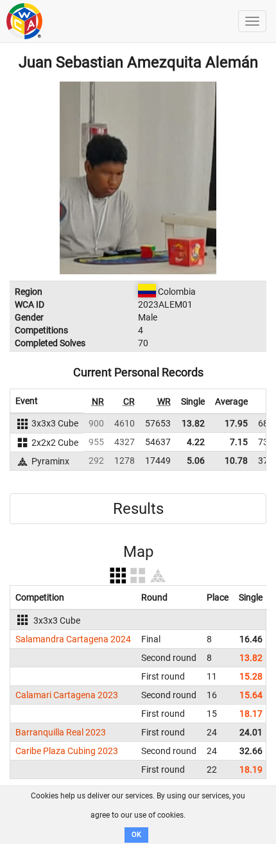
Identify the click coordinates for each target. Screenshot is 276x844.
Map (138, 552)
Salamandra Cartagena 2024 (73, 639)
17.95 (236, 423)
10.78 (236, 460)
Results (138, 509)
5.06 (196, 460)
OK (136, 835)
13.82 (193, 423)
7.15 (239, 442)
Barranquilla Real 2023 (60, 732)
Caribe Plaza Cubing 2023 (66, 751)
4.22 (196, 442)
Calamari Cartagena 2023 (66, 695)
